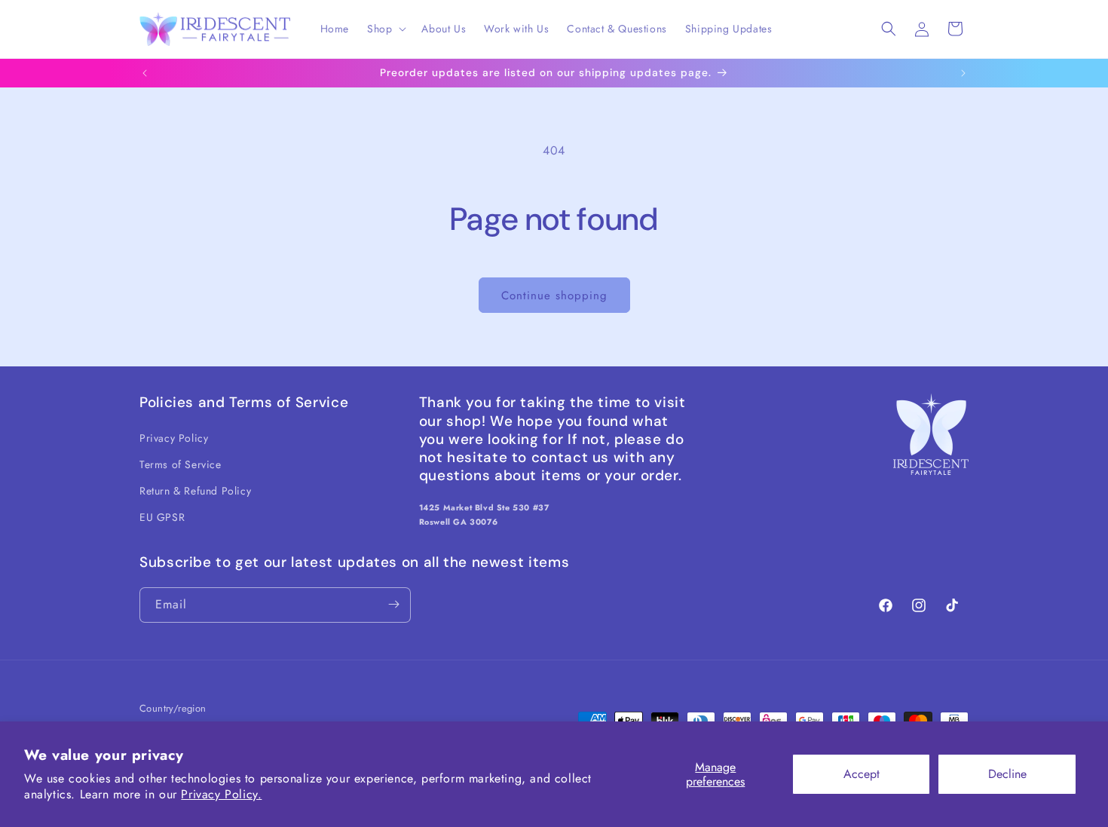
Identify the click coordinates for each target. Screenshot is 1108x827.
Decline (1007, 774)
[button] (385, 28)
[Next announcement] (963, 73)
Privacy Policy (173, 437)
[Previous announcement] (144, 73)
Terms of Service (180, 463)
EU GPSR (162, 517)
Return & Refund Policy (195, 490)
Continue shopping (554, 295)
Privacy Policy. (221, 794)
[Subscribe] (393, 604)
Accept (861, 774)
